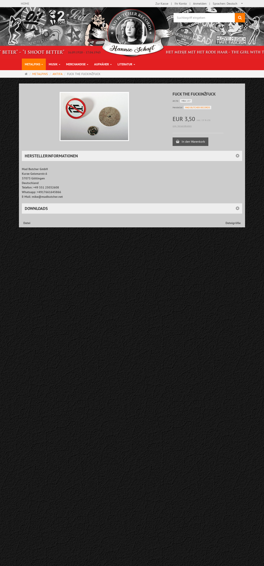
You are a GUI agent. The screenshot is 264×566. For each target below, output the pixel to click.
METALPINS (33, 64)
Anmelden (200, 3)
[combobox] (228, 3)
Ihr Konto (181, 3)
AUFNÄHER (102, 64)
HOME (25, 3)
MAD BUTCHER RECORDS (197, 107)
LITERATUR (125, 64)
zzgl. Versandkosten (182, 125)
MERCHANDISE (76, 64)
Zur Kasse (161, 3)
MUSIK (53, 64)
